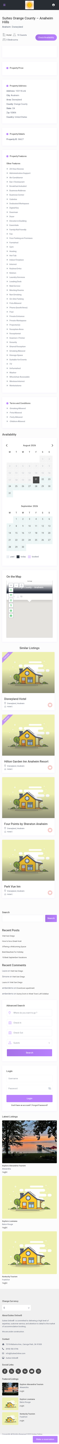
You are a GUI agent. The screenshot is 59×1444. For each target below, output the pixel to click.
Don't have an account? (21, 1105)
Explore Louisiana (9, 1221)
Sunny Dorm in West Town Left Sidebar (33, 994)
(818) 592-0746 (12, 1349)
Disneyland (17, 27)
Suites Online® (12, 1358)
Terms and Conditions (20, 403)
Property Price (16, 68)
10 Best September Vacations (14, 957)
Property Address (18, 86)
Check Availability (46, 37)
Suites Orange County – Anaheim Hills (26, 589)
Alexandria (6, 1169)
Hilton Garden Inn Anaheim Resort (26, 761)
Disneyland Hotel (15, 698)
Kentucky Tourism (9, 1277)
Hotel (8, 35)
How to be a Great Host (11, 941)
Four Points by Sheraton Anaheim (26, 823)
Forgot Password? (40, 1105)
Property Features (18, 156)
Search (6, 912)
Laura (4, 982)
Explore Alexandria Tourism (14, 1166)
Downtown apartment (26, 988)
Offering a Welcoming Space (14, 947)
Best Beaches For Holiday (12, 952)
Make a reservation (45, 1439)
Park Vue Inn (12, 886)
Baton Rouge (7, 1224)
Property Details (17, 134)
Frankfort (6, 1280)
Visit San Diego (8, 936)
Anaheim (6, 27)
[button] (29, 605)
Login (29, 1098)
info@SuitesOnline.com (15, 1353)
